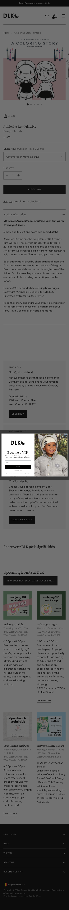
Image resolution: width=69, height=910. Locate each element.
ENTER (18, 466)
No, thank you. (18, 470)
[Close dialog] (65, 435)
